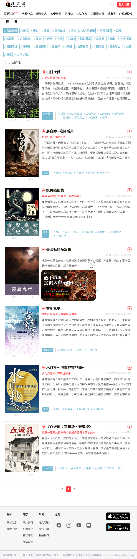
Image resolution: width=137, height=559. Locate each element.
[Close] (91, 264)
